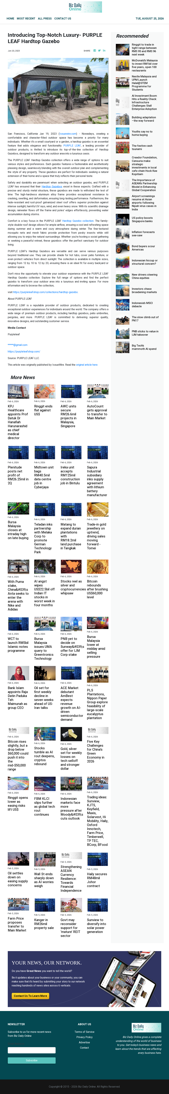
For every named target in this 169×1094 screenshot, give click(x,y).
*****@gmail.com (17, 345)
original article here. (87, 365)
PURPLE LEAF (72, 146)
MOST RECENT (26, 19)
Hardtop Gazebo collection (78, 221)
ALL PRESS (45, 19)
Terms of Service (84, 1032)
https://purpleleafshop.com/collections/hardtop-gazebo (45, 292)
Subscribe (31, 1060)
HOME (10, 19)
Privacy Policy (84, 1037)
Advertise (84, 1042)
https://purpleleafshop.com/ (24, 352)
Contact (84, 1048)
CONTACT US (62, 19)
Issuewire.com (67, 134)
